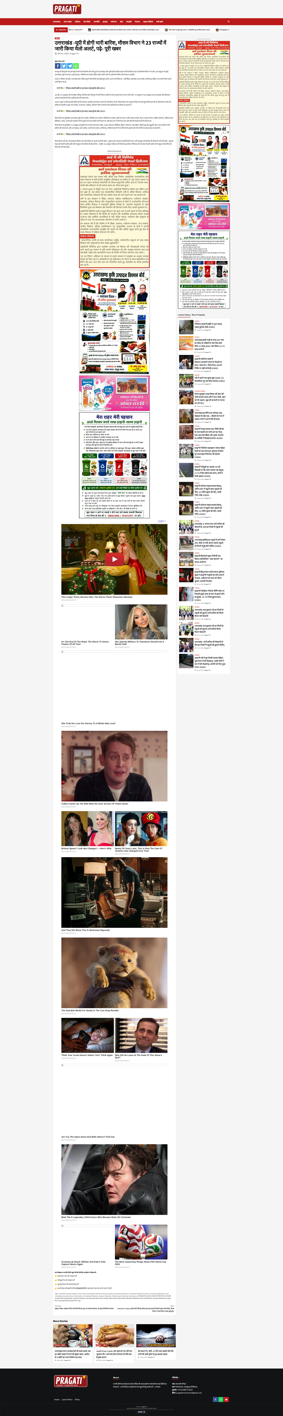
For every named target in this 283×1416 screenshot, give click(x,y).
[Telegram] (70, 66)
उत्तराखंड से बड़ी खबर (79, 1298)
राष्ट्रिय (77, 21)
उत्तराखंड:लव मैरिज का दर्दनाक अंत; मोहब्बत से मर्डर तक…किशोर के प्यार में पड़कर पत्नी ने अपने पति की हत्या (209, 415)
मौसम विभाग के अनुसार (165, 1298)
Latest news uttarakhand (86, 1294)
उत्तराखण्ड (56, 21)
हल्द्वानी (68, 1301)
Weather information (129, 1296)
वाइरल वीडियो (148, 21)
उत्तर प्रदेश (68, 21)
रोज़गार (137, 21)
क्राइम (105, 21)
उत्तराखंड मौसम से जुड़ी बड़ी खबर (64, 1298)
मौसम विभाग (129, 1298)
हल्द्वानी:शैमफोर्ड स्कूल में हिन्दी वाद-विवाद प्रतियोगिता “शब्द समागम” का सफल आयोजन (209, 558)
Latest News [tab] (184, 314)
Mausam (99, 1294)
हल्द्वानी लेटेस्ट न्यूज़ (75, 1301)
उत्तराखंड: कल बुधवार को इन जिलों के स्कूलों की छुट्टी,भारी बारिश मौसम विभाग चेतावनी (209, 628)
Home (56, 1399)
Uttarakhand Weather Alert (159, 1294)
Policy (77, 1399)
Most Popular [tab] (198, 314)
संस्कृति (129, 21)
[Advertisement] (152, 9)
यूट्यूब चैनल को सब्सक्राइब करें (68, 1284)
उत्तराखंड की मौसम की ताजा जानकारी (161, 1296)
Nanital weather (143, 1294)
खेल (121, 21)
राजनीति (96, 21)
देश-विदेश (87, 21)
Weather (108, 1296)
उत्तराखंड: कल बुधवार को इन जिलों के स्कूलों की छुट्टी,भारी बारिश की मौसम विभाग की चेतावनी (209, 612)
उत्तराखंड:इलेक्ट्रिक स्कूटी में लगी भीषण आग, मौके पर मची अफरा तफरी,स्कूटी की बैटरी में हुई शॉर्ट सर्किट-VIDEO (210, 542)
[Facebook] (58, 66)
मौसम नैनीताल (122, 1298)
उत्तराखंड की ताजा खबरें (143, 1296)
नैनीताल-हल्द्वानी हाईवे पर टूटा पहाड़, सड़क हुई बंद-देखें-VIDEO (176, 30)
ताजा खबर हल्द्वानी (90, 1298)
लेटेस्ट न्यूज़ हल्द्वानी (60, 1301)
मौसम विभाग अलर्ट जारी (139, 1298)
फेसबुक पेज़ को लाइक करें (66, 1280)
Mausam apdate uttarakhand (112, 1294)
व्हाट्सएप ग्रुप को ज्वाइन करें (67, 1276)
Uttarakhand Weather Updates (94, 1296)
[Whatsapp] (76, 66)
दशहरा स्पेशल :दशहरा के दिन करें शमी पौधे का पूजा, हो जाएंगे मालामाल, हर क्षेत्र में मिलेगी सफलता (84, 1307)
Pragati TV (74, 53)
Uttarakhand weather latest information (68, 1296)
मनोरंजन (114, 21)
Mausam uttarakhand (130, 1294)
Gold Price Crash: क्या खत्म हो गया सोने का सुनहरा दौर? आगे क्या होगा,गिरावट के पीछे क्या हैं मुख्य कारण (114, 1354)
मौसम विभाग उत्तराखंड (152, 1298)
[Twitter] (64, 66)
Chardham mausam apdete (68, 1294)
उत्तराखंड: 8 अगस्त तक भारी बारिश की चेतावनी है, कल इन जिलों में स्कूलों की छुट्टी (210, 526)
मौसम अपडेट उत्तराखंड (102, 1298)
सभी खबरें (159, 21)
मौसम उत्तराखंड (113, 1298)
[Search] (228, 21)
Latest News (67, 1399)
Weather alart (117, 1296)
